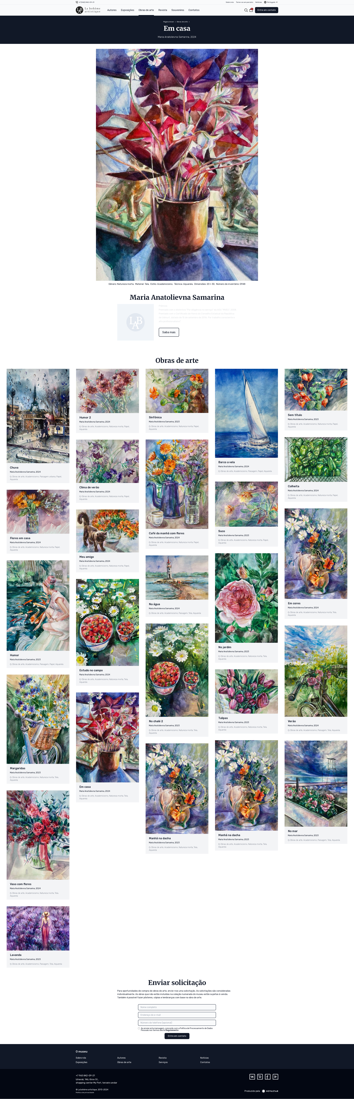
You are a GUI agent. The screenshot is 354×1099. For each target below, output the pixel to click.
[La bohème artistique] (88, 10)
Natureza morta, (125, 284)
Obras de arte (146, 10)
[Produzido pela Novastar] (269, 1091)
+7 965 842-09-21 (85, 1075)
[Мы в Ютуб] (275, 1076)
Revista (162, 10)
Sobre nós (230, 2)
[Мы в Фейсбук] (267, 1076)
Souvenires (177, 10)
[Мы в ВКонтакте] (252, 1076)
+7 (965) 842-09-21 (86, 2)
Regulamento (172, 1030)
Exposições (127, 10)
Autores (111, 10)
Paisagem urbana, (48, 476)
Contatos (193, 10)
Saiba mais (168, 332)
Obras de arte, (18, 476)
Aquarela (14, 479)
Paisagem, (44, 664)
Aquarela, (188, 284)
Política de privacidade (85, 1092)
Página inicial (168, 22)
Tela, (147, 284)
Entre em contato (266, 10)
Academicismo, (165, 284)
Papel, (59, 476)
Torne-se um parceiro (244, 2)
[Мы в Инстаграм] (260, 1076)
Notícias (258, 2)
